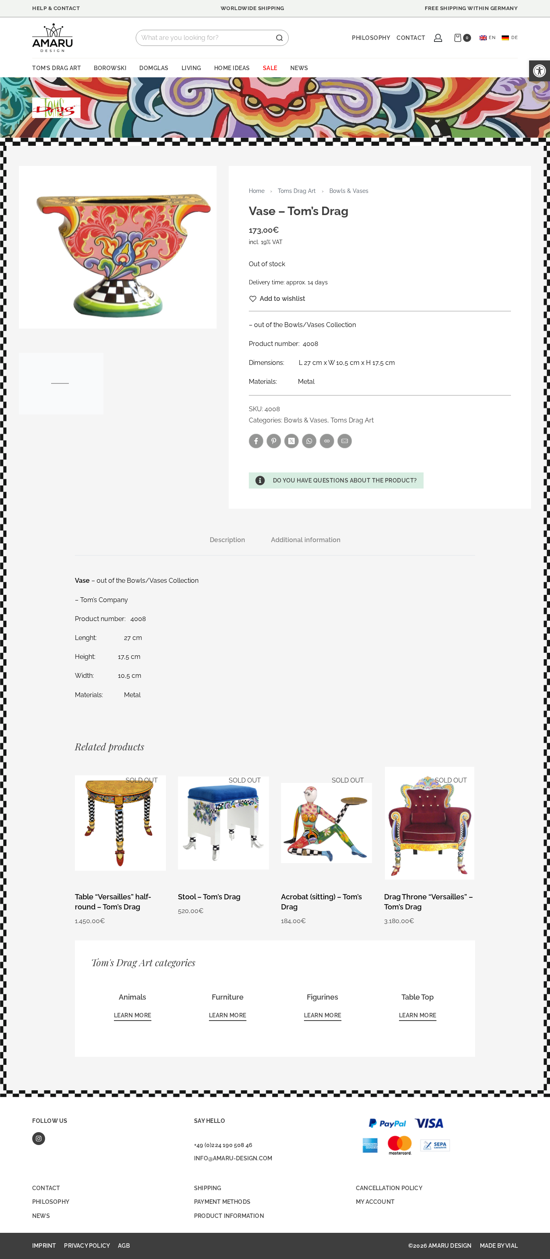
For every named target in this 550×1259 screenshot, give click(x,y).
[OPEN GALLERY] (118, 247)
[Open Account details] (438, 37)
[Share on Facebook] (256, 441)
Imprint (44, 1245)
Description (227, 540)
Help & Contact (56, 8)
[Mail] (344, 441)
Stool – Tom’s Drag (209, 896)
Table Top (417, 997)
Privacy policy (87, 1245)
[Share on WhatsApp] (309, 441)
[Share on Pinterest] (274, 441)
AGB (124, 1245)
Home (257, 190)
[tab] (227, 540)
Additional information (306, 540)
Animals (132, 997)
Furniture (228, 997)
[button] (336, 480)
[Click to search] (279, 38)
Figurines (322, 997)
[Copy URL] (327, 441)
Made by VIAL (499, 1245)
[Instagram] (38, 1138)
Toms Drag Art (297, 190)
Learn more (132, 1015)
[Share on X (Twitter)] (291, 441)
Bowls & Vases (348, 190)
